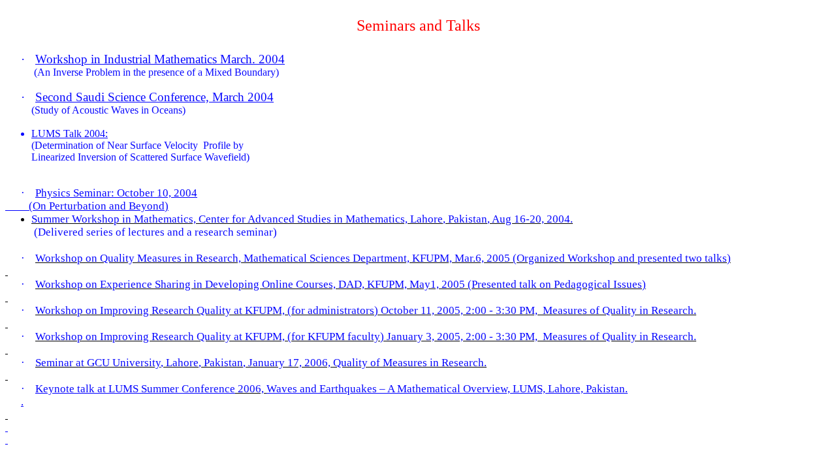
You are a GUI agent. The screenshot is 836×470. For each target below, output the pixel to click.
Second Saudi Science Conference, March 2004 (154, 97)
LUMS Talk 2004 (68, 133)
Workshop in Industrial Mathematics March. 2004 (160, 59)
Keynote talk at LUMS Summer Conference (135, 389)
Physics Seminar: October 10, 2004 (116, 193)
